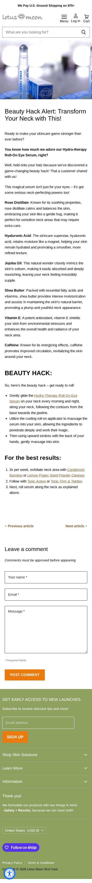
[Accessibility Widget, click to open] (9, 873)
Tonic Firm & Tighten (66, 481)
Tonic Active (36, 481)
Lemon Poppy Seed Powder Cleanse (55, 475)
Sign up (15, 737)
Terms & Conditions (40, 863)
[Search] (83, 32)
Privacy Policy (12, 863)
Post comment (24, 675)
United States (22, 830)
